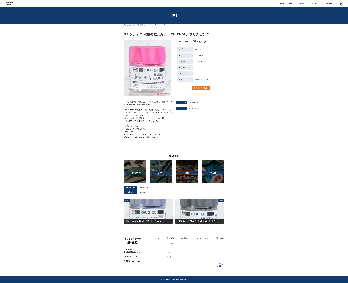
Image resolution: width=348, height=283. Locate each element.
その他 (213, 172)
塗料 (187, 172)
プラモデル (135, 172)
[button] (340, 4)
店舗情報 (183, 238)
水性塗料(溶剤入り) (195, 102)
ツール (161, 172)
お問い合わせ (219, 238)
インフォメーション (200, 238)
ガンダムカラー (194, 108)
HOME (158, 238)
